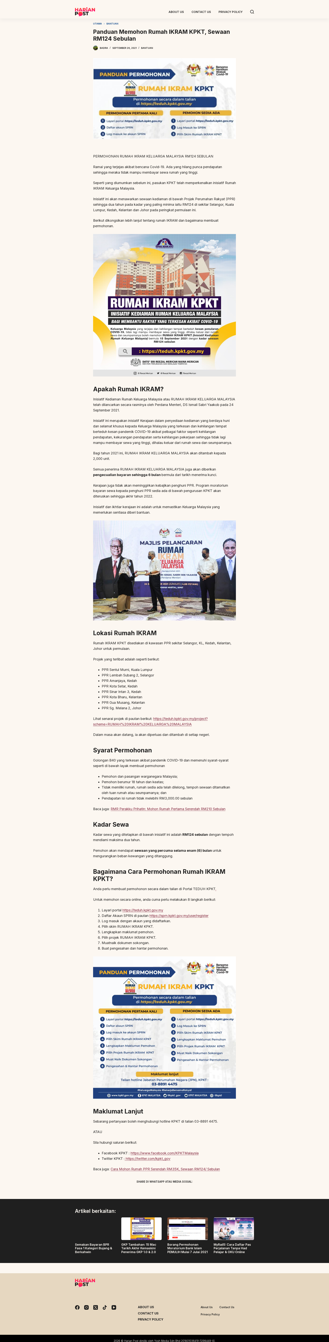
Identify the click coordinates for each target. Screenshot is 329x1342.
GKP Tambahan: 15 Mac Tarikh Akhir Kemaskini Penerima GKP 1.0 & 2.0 (138, 1248)
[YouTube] (114, 1307)
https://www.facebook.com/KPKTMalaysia (165, 1153)
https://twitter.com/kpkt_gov (147, 1159)
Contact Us (148, 1313)
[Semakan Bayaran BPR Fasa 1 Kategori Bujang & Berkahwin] (95, 1228)
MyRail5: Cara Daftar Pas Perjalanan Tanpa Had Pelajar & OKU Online (232, 1248)
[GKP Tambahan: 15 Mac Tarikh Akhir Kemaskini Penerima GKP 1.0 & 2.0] (141, 1228)
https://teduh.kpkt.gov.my (142, 910)
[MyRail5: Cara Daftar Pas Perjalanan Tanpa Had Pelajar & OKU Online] (234, 1228)
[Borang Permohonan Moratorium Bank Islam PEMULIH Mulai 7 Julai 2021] (187, 1228)
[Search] (252, 12)
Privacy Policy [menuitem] (231, 12)
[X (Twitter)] (157, 1190)
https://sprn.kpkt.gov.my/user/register (178, 916)
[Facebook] (144, 1190)
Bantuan (147, 48)
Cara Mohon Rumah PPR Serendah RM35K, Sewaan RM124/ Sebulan (165, 1169)
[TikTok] (104, 1307)
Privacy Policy (150, 1319)
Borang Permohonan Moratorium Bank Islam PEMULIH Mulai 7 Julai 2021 (187, 1248)
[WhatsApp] (184, 1190)
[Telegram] (171, 1190)
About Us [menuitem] (176, 12)
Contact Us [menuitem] (201, 12)
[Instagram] (86, 1307)
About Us (146, 1307)
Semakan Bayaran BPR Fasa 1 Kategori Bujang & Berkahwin (93, 1248)
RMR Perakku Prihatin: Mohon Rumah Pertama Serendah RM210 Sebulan (168, 809)
